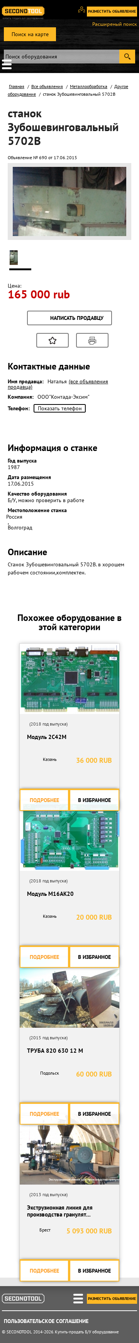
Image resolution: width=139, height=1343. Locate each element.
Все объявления (47, 86)
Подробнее (44, 800)
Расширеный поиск (114, 24)
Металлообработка (88, 86)
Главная (16, 86)
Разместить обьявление (112, 11)
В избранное (94, 800)
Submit (127, 56)
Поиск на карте (30, 34)
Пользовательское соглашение (46, 1321)
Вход (84, 13)
